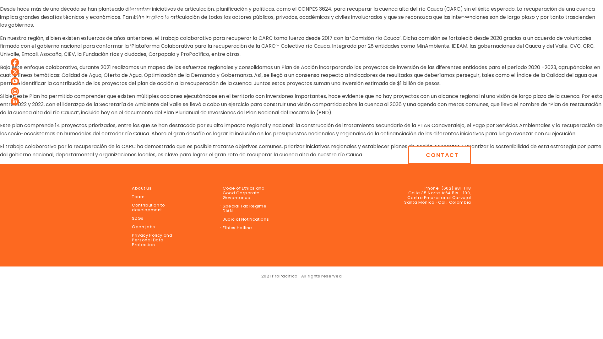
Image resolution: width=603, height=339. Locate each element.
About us (141, 188)
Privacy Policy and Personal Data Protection (152, 240)
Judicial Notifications (246, 219)
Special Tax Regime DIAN (245, 208)
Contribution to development (148, 207)
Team (138, 196)
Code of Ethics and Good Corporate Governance (244, 193)
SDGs (138, 218)
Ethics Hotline (237, 227)
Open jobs (143, 226)
